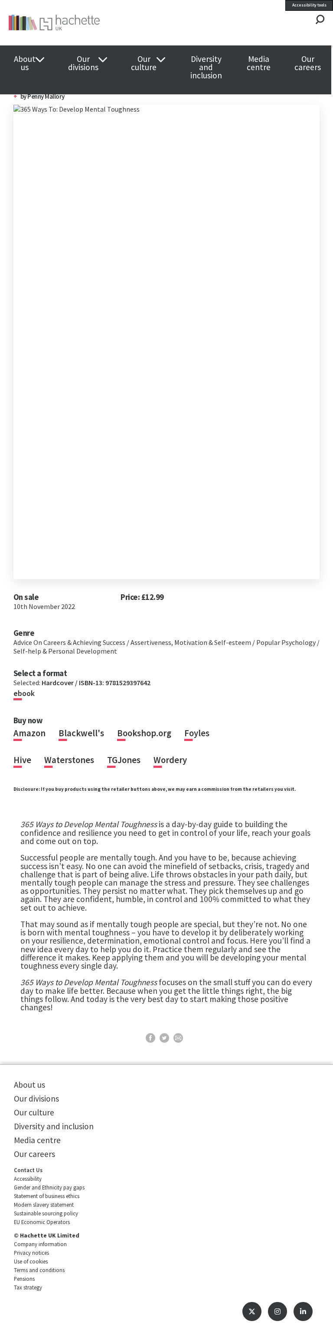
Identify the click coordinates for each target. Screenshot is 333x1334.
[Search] (319, 20)
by (42, 96)
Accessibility (28, 1178)
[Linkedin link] (303, 1311)
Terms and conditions (39, 1269)
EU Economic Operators (42, 1221)
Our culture (144, 63)
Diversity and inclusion (206, 67)
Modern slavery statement (44, 1204)
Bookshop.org (144, 733)
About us (25, 63)
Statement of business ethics (46, 1195)
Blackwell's (81, 733)
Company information (40, 1244)
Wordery (170, 760)
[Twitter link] (251, 1311)
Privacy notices (31, 1252)
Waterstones (69, 760)
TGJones (123, 760)
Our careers (307, 63)
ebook (24, 693)
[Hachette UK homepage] (73, 22)
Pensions (24, 1278)
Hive (22, 760)
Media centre (259, 63)
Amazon (29, 733)
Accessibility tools (309, 5)
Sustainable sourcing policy (46, 1213)
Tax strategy (28, 1287)
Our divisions (83, 63)
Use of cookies (31, 1261)
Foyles (196, 733)
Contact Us (28, 1169)
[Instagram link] (277, 1311)
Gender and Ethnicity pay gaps (49, 1187)
